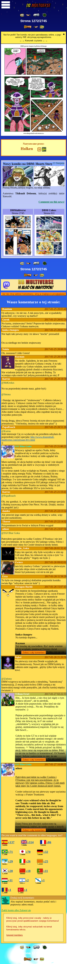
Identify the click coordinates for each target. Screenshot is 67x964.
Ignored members (14, 935)
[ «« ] (22, 15)
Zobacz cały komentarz (34, 652)
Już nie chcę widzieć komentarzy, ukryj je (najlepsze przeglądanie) (33, 294)
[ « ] (36, 15)
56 (39, 149)
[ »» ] (41, 27)
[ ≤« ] (28, 15)
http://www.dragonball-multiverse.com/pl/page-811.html (27, 438)
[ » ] (28, 27)
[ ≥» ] (36, 27)
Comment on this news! (51, 201)
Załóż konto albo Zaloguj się (16, 910)
